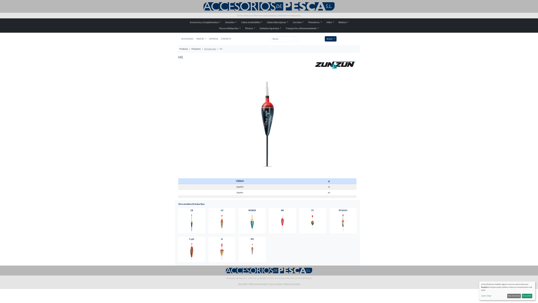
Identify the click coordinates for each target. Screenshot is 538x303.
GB (191, 210)
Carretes (297, 22)
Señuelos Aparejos (269, 28)
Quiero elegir (486, 296)
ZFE (252, 239)
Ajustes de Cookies (292, 284)
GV (222, 210)
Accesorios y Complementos (204, 22)
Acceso (330, 39)
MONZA (252, 210)
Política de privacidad (258, 284)
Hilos (329, 22)
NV (282, 210)
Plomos (249, 28)
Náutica (342, 22)
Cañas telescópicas (276, 22)
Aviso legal (242, 284)
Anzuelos (230, 22)
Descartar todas (514, 296)
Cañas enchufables (250, 22)
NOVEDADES (187, 39)
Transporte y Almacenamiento (301, 28)
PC (312, 210)
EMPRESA (213, 39)
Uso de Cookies (275, 284)
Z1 (222, 239)
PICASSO (343, 210)
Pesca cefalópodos (229, 28)
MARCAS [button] (200, 39)
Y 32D (191, 239)
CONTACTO (226, 39)
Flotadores (314, 22)
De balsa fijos (210, 49)
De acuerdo (527, 296)
